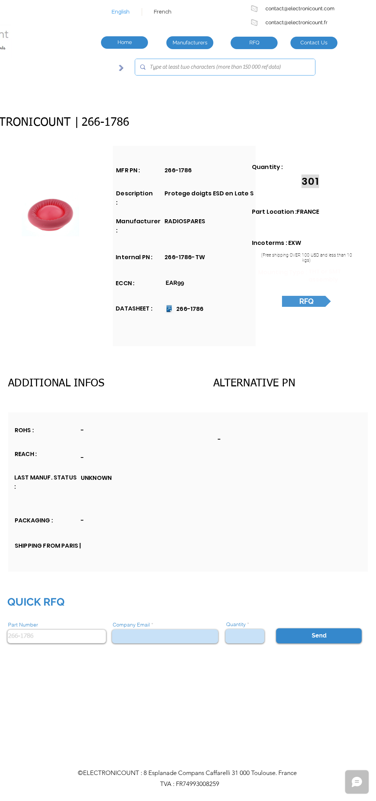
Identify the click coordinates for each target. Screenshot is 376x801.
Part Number (23, 624)
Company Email (131, 624)
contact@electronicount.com (300, 8)
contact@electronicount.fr (296, 22)
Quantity (236, 624)
